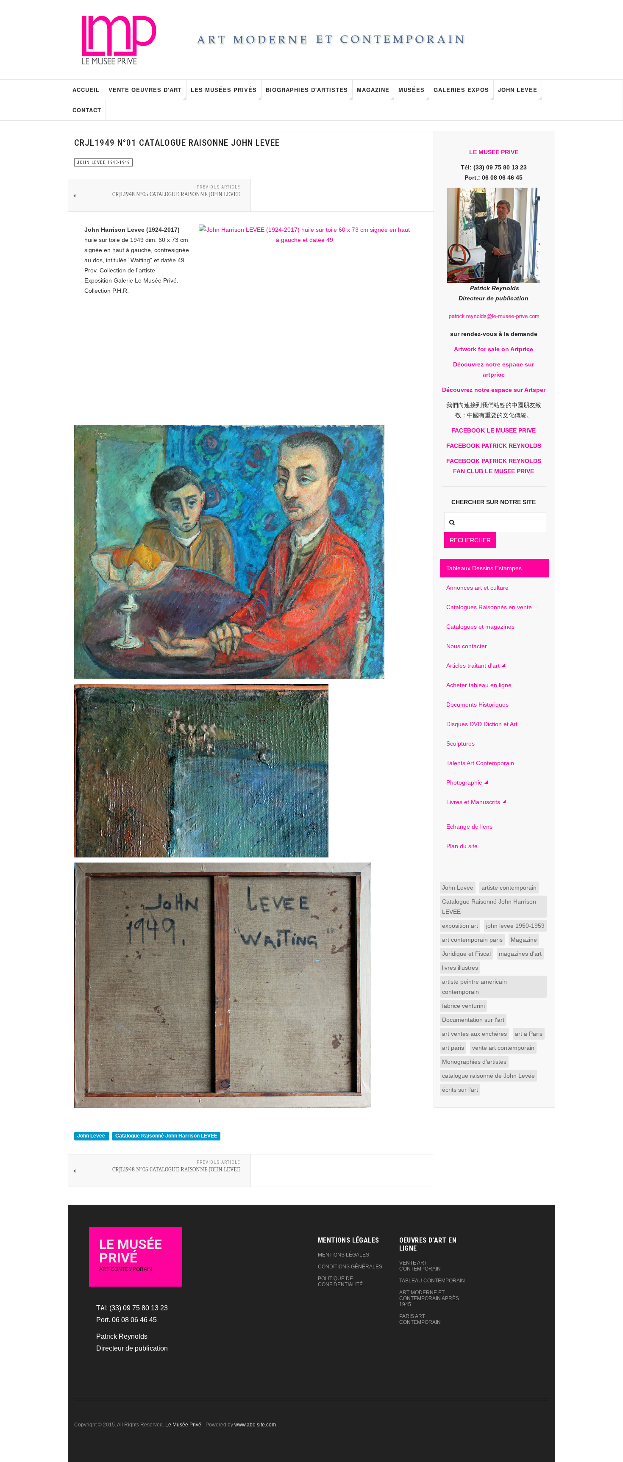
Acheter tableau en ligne (479, 685)
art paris (453, 1047)
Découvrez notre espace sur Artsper (493, 389)
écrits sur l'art (460, 1089)
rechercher (470, 540)
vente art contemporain (503, 1047)
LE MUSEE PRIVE (493, 152)
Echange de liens (469, 826)
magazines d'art (520, 953)
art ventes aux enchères (474, 1033)
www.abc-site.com (255, 1425)
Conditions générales (350, 1267)
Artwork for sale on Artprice (493, 349)
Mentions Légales (343, 1255)
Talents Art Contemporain (480, 763)
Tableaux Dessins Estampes (484, 568)
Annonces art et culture (477, 587)
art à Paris (528, 1033)
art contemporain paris (472, 939)
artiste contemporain (509, 887)
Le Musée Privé (183, 1425)
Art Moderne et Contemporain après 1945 (429, 1298)
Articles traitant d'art (473, 665)
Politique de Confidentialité (340, 1281)
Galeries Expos (461, 90)
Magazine (373, 90)
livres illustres (460, 967)
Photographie (464, 782)
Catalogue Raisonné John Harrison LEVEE (166, 1136)
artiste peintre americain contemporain (474, 986)
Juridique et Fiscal (466, 953)
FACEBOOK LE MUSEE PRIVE (493, 430)
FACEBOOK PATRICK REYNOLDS (493, 445)
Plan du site (462, 846)
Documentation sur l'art (473, 1019)
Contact (86, 110)
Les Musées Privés (224, 90)
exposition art (460, 925)
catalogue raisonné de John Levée (488, 1075)
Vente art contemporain (420, 1266)
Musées (411, 90)
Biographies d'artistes (307, 90)
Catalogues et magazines (480, 626)
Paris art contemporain (420, 1319)
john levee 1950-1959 (515, 925)
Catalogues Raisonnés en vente (489, 607)
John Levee (517, 90)
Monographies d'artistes (474, 1061)
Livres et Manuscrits (473, 802)
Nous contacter (466, 646)
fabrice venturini (463, 1005)
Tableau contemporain (432, 1281)
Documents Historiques (477, 704)
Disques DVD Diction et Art (481, 724)
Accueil (86, 90)
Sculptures (460, 743)
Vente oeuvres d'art (145, 90)
